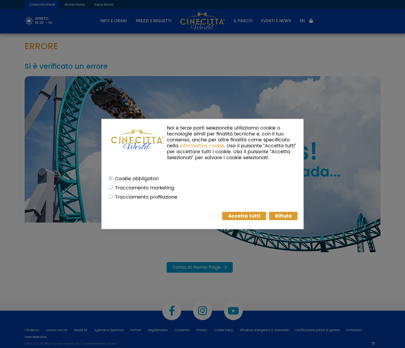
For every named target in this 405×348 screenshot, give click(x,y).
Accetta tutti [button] (244, 216)
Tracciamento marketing (144, 188)
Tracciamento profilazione (146, 197)
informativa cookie (202, 146)
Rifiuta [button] (283, 216)
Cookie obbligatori (137, 179)
